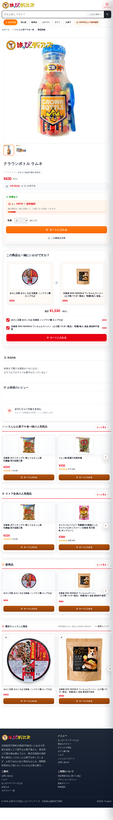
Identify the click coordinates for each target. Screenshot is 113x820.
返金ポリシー (63, 783)
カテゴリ (46, 22)
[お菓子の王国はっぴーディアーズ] (52, 5)
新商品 (34, 22)
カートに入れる (57, 337)
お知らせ (5, 787)
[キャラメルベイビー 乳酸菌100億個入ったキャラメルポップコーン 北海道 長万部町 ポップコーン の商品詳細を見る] (84, 512)
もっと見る (103, 427)
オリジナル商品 (64, 747)
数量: (10, 220)
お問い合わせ (63, 762)
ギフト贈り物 (63, 751)
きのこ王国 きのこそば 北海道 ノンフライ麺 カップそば (37, 320)
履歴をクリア (102, 626)
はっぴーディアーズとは (68, 740)
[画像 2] (21, 150)
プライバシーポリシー (67, 779)
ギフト (57, 22)
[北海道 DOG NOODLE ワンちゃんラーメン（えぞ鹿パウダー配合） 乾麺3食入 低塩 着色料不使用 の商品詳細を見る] (84, 581)
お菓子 (68, 22)
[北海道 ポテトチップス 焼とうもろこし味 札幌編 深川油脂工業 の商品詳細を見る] (29, 445)
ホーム (6, 29)
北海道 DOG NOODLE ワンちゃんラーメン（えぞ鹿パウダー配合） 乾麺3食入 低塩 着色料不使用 (55, 327)
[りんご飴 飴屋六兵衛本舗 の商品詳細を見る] (84, 445)
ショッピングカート (66, 758)
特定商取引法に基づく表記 (69, 776)
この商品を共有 (58, 238)
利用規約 (61, 787)
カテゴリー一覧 (8, 790)
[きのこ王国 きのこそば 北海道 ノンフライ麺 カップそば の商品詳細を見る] (29, 581)
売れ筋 (23, 22)
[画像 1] (9, 150)
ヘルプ (61, 755)
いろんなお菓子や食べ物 (23, 30)
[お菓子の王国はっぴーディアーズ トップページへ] (16, 737)
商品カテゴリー (64, 744)
